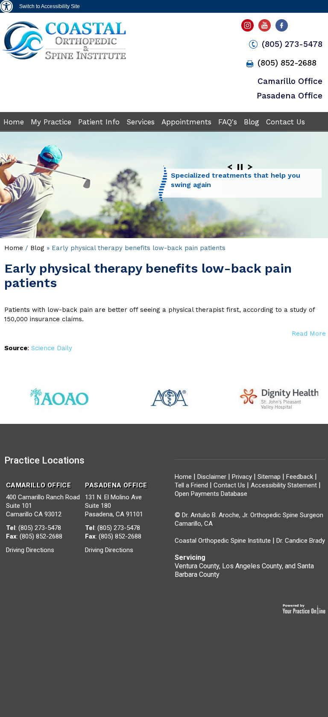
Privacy (242, 477)
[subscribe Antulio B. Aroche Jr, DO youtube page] (265, 27)
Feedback (299, 477)
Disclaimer (211, 477)
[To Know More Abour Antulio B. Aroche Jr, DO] (64, 59)
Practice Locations (44, 460)
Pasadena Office (289, 96)
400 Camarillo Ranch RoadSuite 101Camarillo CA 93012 (43, 499)
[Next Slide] (250, 167)
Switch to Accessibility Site (49, 6)
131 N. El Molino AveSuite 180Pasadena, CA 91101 (116, 499)
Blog (251, 122)
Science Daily (51, 348)
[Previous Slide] (230, 167)
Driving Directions (30, 550)
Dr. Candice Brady (300, 540)
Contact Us (285, 122)
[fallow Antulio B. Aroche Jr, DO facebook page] (283, 27)
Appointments (186, 122)
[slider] (240, 167)
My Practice (51, 122)
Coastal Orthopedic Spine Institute (223, 540)
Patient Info (99, 122)
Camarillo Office (290, 81)
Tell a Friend (191, 485)
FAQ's (227, 122)
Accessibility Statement (284, 485)
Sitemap (270, 477)
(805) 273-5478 (292, 44)
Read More (309, 333)
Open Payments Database (211, 494)
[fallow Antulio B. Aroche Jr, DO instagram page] (248, 27)
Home (13, 122)
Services (140, 122)
